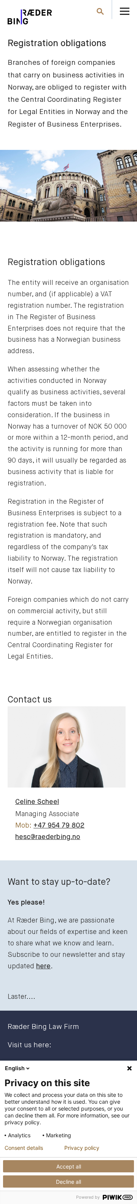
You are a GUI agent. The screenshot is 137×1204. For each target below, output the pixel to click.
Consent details (24, 1148)
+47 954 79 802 (58, 825)
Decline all (68, 1181)
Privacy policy (81, 1148)
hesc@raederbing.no (47, 837)
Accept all (68, 1166)
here (43, 966)
